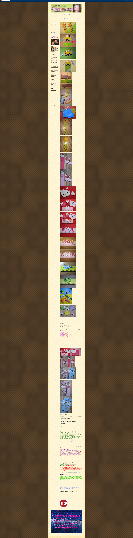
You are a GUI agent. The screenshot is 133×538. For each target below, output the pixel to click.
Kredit (52, 22)
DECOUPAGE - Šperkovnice (54, 67)
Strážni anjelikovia (53, 79)
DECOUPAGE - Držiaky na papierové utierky (54, 59)
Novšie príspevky (62, 416)
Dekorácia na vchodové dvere (54, 70)
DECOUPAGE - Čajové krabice (54, 66)
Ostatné (52, 77)
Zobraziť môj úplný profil (56, 50)
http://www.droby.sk (53, 90)
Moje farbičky (52, 74)
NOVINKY (52, 76)
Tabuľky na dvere (53, 80)
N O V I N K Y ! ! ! (63, 16)
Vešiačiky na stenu (53, 82)
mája (53, 100)
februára (53, 102)
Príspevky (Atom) (67, 418)
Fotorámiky (52, 73)
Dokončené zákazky (53, 71)
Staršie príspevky (79, 416)
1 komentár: (71, 322)
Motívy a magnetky (53, 75)
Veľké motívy (52, 81)
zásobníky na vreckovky (54, 85)
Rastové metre (52, 78)
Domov (71, 416)
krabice (52, 84)
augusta (53, 99)
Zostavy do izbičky (53, 83)
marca (53, 101)
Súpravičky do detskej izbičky (65, 326)
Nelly (57, 47)
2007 (52, 103)
